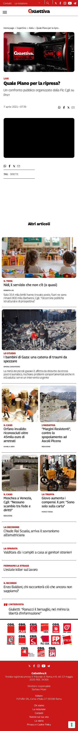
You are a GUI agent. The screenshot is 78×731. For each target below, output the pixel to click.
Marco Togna (47, 512)
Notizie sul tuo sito (38, 716)
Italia (31, 28)
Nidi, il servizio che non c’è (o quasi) (30, 285)
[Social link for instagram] (64, 3)
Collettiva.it (39, 673)
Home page (9, 28)
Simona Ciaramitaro (12, 367)
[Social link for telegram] (74, 3)
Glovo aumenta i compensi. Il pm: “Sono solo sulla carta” (58, 502)
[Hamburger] (5, 12)
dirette (14, 174)
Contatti (7, 3)
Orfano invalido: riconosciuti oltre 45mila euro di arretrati (16, 435)
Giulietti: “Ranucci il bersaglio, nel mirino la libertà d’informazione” (39, 611)
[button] (59, 107)
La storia (39, 720)
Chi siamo (39, 705)
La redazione (21, 3)
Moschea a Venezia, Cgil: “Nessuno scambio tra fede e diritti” (18, 504)
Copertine (21, 28)
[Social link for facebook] (60, 3)
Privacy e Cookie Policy (39, 724)
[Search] (47, 3)
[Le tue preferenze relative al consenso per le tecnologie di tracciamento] (71, 724)
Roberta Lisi (9, 290)
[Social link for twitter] (55, 3)
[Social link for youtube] (70, 3)
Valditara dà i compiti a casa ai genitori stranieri (38, 552)
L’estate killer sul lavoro (21, 570)
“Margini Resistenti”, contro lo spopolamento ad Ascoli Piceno (56, 435)
